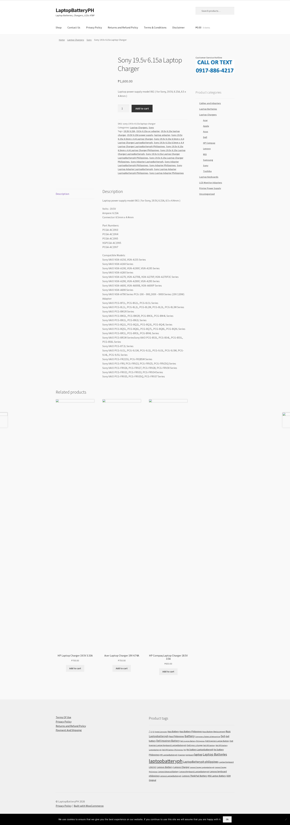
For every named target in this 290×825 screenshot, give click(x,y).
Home (62, 39)
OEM (228, 775)
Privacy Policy (94, 27)
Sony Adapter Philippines (162, 165)
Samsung (208, 159)
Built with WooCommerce (89, 805)
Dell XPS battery (209, 745)
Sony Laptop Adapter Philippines (166, 173)
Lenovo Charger (181, 767)
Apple (206, 126)
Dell (205, 137)
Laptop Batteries (208, 108)
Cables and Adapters (210, 103)
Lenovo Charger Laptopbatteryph (202, 767)
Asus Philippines (176, 736)
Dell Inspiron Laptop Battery (217, 741)
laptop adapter (162, 135)
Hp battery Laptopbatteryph (199, 749)
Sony (89, 39)
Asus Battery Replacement (213, 731)
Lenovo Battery (165, 767)
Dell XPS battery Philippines (172, 750)
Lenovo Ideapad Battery (168, 771)
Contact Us (73, 27)
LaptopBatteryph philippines (200, 762)
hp (185, 749)
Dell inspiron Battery (168, 740)
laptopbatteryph (166, 761)
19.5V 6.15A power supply (140, 135)
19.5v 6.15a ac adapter (148, 131)
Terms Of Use (63, 717)
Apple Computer (161, 732)
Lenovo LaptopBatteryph (170, 776)
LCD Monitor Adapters (210, 182)
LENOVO (152, 767)
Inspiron (181, 755)
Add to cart (142, 108)
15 (153, 732)
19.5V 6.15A (129, 131)
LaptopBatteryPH (75, 10)
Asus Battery (173, 731)
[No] (285, 819)
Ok (227, 819)
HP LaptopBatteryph (169, 755)
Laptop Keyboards (208, 176)
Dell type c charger (195, 745)
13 (151, 732)
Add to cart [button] (75, 668)
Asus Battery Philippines (190, 731)
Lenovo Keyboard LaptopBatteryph (194, 771)
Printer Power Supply (210, 188)
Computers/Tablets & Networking (207, 736)
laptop (198, 754)
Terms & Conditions (155, 27)
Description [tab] (62, 193)
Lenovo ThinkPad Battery (194, 775)
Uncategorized (207, 193)
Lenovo (207, 148)
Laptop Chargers (75, 39)
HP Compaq (209, 142)
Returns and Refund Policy (123, 27)
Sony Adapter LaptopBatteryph (147, 161)
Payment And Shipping (69, 730)
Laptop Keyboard (226, 762)
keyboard (190, 755)
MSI (205, 154)
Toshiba (207, 171)
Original (152, 780)
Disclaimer (178, 27)
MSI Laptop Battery (217, 775)
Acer (205, 120)
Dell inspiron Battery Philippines (192, 741)
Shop (59, 27)
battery (190, 736)
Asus (205, 131)
